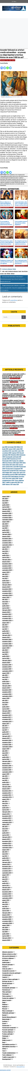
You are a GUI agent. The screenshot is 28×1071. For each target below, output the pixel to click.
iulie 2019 (4, 675)
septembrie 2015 (6, 772)
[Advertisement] (14, 33)
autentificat (13, 300)
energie (6, 459)
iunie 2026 (5, 500)
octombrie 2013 (6, 820)
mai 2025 (4, 528)
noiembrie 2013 (6, 818)
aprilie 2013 (5, 833)
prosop (2, 273)
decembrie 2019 (6, 664)
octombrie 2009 (6, 921)
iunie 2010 (5, 904)
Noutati (4, 1015)
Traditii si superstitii (12, 482)
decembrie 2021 (6, 614)
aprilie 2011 (5, 883)
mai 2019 (4, 679)
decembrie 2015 (6, 765)
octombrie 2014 (6, 795)
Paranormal (5, 1025)
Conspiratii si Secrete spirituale (11, 973)
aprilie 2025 (5, 530)
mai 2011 (4, 881)
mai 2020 (4, 654)
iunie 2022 (5, 601)
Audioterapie (5, 962)
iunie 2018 (5, 702)
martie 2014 (5, 810)
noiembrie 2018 (6, 692)
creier (21, 451)
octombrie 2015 (6, 770)
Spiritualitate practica (10, 474)
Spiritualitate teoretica (8, 1046)
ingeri (19, 462)
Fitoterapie (7, 461)
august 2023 (5, 572)
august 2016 (5, 749)
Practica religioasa (7, 1032)
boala (19, 271)
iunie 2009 (5, 929)
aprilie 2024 (5, 555)
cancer (12, 449)
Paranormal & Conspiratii (14, 468)
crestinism (6, 453)
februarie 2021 (6, 635)
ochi (16, 466)
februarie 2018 (6, 711)
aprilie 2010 (5, 908)
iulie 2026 (5, 498)
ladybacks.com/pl (5, 1070)
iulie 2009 (5, 927)
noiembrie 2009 (6, 919)
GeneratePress (21, 1066)
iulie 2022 (5, 599)
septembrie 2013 (6, 822)
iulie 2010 (4, 902)
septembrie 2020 (7, 646)
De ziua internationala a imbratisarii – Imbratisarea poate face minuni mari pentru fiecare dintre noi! (12, 279)
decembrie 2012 (6, 841)
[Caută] (24, 317)
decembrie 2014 (6, 791)
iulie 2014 (4, 801)
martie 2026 (5, 507)
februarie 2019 (6, 686)
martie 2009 (5, 936)
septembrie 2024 (7, 545)
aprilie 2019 (5, 681)
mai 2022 (4, 603)
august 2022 (5, 597)
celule (19, 449)
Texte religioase (6, 1055)
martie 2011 (5, 885)
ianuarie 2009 (6, 940)
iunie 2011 (4, 879)
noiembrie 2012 (6, 843)
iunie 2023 (5, 576)
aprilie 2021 (5, 631)
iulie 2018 (4, 700)
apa (4, 447)
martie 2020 (5, 658)
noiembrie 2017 (6, 717)
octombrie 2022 (6, 593)
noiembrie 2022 (6, 591)
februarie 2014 (6, 812)
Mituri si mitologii (7, 1011)
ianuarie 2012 (6, 864)
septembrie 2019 (6, 671)
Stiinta (4, 1048)
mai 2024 (4, 553)
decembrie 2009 (6, 917)
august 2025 (5, 521)
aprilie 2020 (5, 656)
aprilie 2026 (5, 505)
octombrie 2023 (6, 568)
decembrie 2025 (6, 513)
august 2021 (5, 622)
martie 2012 (5, 860)
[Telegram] (10, 66)
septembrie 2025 (7, 519)
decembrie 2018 (6, 690)
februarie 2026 (6, 509)
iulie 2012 (4, 852)
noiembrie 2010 (6, 894)
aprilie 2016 (5, 757)
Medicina (4, 1004)
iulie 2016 (4, 751)
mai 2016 (4, 755)
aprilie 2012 (5, 858)
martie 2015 (5, 784)
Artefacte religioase (7, 269)
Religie (14, 269)
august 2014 (5, 799)
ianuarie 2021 (6, 637)
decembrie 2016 (6, 740)
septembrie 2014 (7, 797)
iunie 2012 (5, 854)
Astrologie (12, 447)
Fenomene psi (15, 459)
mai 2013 (4, 831)
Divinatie (15, 455)
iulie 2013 (4, 826)
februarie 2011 (6, 887)
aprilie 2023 (5, 580)
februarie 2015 (6, 786)
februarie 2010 (6, 913)
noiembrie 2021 (6, 616)
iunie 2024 (5, 551)
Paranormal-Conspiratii (10, 470)
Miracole (4, 1008)
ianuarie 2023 (6, 587)
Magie (3, 1002)
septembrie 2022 (7, 595)
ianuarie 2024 (6, 561)
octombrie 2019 (6, 669)
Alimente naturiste (7, 952)
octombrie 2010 (6, 896)
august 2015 (5, 774)
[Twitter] (4, 66)
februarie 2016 (6, 761)
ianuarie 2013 (6, 839)
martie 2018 (5, 709)
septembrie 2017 (6, 721)
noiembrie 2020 (6, 641)
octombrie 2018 (6, 694)
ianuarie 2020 (6, 662)
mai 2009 (4, 931)
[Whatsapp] (7, 66)
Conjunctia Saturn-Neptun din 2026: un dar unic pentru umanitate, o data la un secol (13, 421)
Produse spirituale (7, 1034)
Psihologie (5, 1036)
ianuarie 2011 (5, 889)
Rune (3, 1042)
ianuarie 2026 (6, 511)
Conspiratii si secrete (8, 971)
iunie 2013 (5, 828)
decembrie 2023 (6, 564)
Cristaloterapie (6, 975)
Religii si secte (6, 1040)
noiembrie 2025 (6, 515)
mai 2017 (4, 730)
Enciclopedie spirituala (13, 457)
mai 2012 (4, 856)
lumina (8, 464)
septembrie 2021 (6, 620)
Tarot (3, 1051)
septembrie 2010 (7, 898)
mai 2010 (4, 906)
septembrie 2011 (6, 873)
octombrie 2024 (6, 542)
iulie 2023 (5, 574)
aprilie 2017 (5, 732)
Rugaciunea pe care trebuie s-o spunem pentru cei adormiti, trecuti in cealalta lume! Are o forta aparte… (14, 287)
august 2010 (5, 900)
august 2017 (5, 723)
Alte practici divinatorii (8, 956)
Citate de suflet (6, 969)
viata (16, 484)
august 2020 (5, 648)
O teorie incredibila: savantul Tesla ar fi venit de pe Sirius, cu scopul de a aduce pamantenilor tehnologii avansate (13, 401)
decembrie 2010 (6, 892)
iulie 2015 (4, 776)
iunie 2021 (5, 627)
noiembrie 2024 (6, 540)
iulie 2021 (4, 625)
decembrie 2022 (6, 589)
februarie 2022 (6, 610)
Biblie (20, 447)
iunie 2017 (5, 728)
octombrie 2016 (6, 744)
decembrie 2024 (6, 538)
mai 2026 (4, 503)
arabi (6, 271)
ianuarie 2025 (6, 536)
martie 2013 (5, 835)
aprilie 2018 (5, 707)
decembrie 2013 (6, 816)
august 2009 (5, 925)
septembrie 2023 (7, 570)
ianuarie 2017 (6, 738)
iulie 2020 (5, 650)
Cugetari (15, 453)
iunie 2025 (5, 526)
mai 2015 (4, 780)
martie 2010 (5, 910)
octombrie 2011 (6, 871)
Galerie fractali (6, 1000)
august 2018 (5, 698)
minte (15, 464)
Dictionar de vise (7, 981)
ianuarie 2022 (6, 612)
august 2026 (5, 496)
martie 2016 (5, 759)
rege (5, 273)
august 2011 (5, 875)
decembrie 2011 (6, 866)
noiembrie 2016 (6, 742)
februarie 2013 (6, 837)
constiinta (6, 451)
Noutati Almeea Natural (8, 1017)
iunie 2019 (5, 677)
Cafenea (4, 966)
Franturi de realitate (8, 998)
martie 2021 (5, 633)
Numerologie (5, 1019)
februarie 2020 (6, 660)
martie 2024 (5, 557)
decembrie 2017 (6, 715)
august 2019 (5, 673)
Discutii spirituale (7, 983)
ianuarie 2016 (6, 763)
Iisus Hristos (24, 271)
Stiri (8, 478)
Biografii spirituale (7, 964)
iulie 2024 (5, 549)
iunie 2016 (5, 753)
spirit (22, 472)
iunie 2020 (5, 652)
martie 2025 (5, 532)
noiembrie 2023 (6, 566)
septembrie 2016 (6, 746)
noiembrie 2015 (6, 767)
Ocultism (4, 1021)
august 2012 (5, 849)
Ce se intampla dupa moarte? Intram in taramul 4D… (13, 381)
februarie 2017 (6, 736)
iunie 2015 (5, 778)
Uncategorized (6, 1059)
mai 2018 (4, 704)
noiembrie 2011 (6, 868)
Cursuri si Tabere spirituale (9, 979)
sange (16, 472)
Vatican (12, 273)
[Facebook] (1, 66)
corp (14, 451)
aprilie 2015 (5, 782)
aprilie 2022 (5, 606)
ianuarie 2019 (6, 688)
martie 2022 (5, 608)
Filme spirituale (6, 992)
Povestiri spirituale (7, 1030)
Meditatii (4, 1006)
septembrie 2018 (6, 696)
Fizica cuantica (6, 996)
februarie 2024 (6, 559)
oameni (9, 466)
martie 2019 (5, 683)
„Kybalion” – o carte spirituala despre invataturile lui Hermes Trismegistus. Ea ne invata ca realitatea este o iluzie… (13, 395)
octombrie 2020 (6, 643)
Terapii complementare (8, 1053)
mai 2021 (4, 629)
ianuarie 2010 (6, 915)
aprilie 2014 (5, 807)
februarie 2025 (6, 534)
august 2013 (5, 824)
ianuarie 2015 (6, 788)
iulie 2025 (5, 524)
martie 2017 (5, 734)
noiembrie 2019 (6, 667)
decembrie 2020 (6, 639)
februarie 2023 (6, 585)
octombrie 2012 (6, 845)
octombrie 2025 (6, 517)
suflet (15, 478)
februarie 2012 (6, 862)
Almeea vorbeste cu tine (9, 954)
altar (3, 271)
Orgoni (4, 1023)
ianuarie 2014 (6, 814)
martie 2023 (5, 582)
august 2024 (5, 547)
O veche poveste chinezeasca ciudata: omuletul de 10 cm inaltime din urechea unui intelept (13, 426)
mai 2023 (4, 578)
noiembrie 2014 (6, 793)
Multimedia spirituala (8, 1013)
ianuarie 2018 (6, 713)
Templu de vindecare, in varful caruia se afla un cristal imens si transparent (13, 415)
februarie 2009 (6, 938)
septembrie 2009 (7, 923)
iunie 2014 (5, 803)
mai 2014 (4, 805)
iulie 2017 (4, 725)
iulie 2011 (4, 877)
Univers (9, 484)
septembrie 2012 (6, 847)
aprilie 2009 (5, 934)
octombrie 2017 (6, 719)
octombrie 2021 (6, 618)
